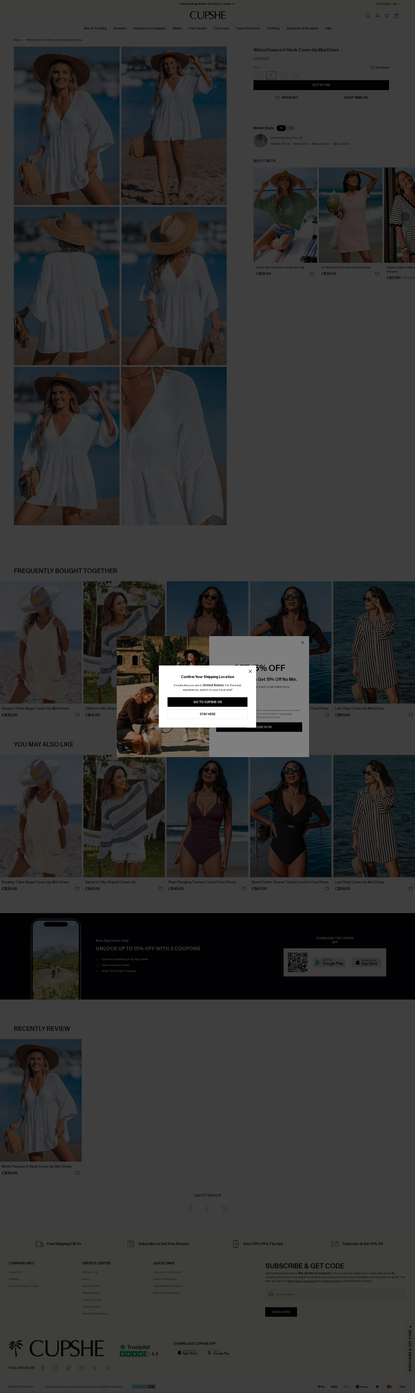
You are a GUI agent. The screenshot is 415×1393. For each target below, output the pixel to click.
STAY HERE (207, 714)
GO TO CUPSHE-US (207, 702)
